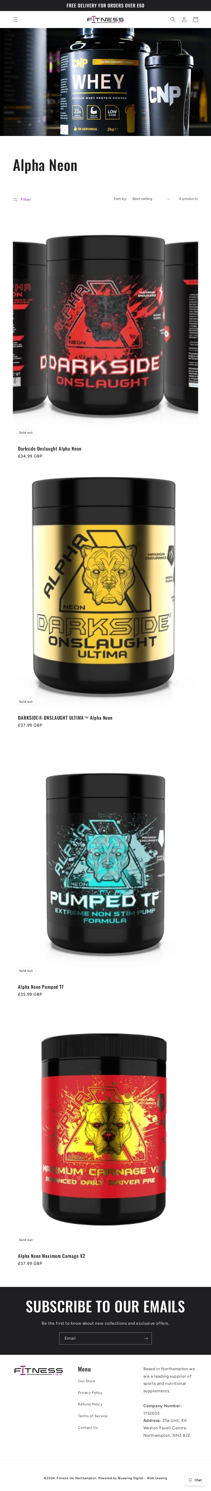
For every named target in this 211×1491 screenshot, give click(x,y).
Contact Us (88, 1427)
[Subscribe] (146, 1338)
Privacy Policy (90, 1393)
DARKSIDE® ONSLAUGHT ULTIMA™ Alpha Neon (65, 717)
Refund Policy (90, 1404)
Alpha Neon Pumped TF (41, 987)
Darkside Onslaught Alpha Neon (49, 448)
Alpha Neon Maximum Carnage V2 (51, 1256)
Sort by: (120, 199)
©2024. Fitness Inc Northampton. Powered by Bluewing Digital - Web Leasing (105, 1478)
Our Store (86, 1381)
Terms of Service (93, 1416)
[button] (15, 19)
